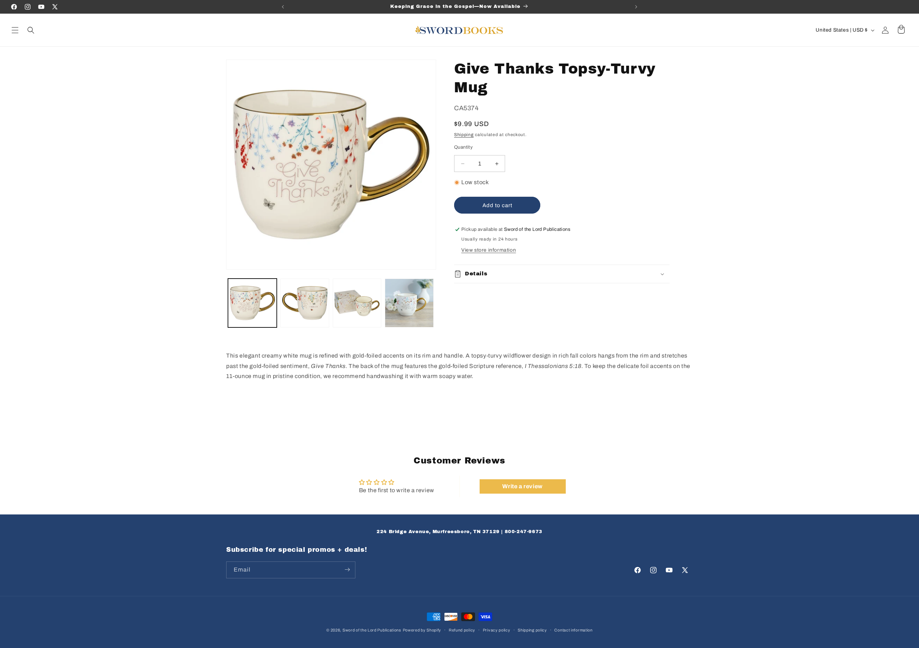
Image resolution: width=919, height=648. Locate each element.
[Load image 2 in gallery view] (304, 303)
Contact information (573, 630)
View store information (488, 250)
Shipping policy (532, 630)
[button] (15, 30)
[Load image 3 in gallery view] (357, 303)
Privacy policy (496, 630)
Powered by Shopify (422, 630)
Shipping (464, 134)
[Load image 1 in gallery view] (252, 303)
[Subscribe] (347, 569)
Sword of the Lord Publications (371, 630)
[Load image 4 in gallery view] (409, 303)
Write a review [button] (522, 486)
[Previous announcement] (283, 7)
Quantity (463, 147)
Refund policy (462, 630)
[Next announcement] (636, 7)
